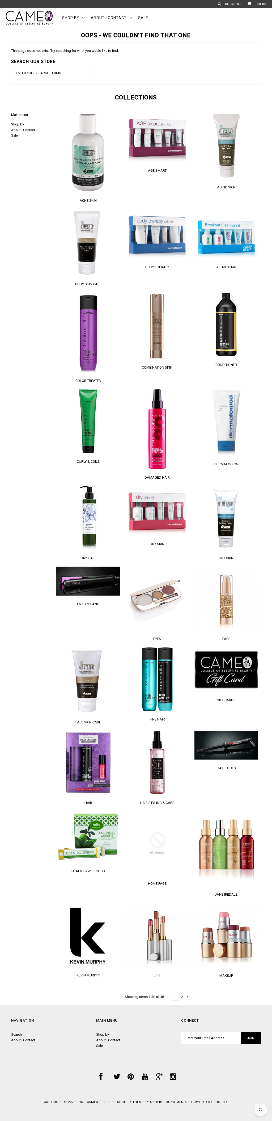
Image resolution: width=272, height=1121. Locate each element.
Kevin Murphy (88, 975)
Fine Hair (157, 719)
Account (233, 4)
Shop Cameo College (95, 1102)
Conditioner (226, 365)
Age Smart (157, 170)
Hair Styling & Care (157, 803)
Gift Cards (226, 700)
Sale (143, 18)
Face (226, 639)
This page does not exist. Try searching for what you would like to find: (65, 51)
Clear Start (226, 267)
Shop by (70, 18)
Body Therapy (157, 267)
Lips (157, 975)
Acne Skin (88, 201)
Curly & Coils (88, 461)
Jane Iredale (226, 894)
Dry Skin (157, 544)
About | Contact (109, 18)
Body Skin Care (88, 284)
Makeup (226, 975)
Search (16, 1034)
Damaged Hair (157, 477)
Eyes (157, 639)
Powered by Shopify (209, 1102)
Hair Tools (226, 768)
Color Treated (88, 381)
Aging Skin (226, 187)
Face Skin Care (88, 722)
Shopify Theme (130, 1102)
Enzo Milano (88, 604)
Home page (157, 884)
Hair (88, 803)
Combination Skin (157, 367)
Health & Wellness (88, 871)
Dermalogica (226, 464)
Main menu (19, 115)
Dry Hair (88, 558)
